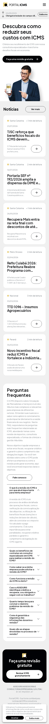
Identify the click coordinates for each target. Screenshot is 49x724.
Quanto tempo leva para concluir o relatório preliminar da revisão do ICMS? (21, 605)
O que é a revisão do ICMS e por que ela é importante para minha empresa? (23, 490)
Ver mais (35, 109)
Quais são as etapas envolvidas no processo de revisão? (22, 631)
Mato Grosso (16, 252)
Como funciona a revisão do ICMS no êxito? (22, 579)
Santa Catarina (17, 120)
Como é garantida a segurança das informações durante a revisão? (20, 619)
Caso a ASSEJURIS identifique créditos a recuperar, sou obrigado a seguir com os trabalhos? (22, 591)
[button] (3, 12)
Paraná (13, 339)
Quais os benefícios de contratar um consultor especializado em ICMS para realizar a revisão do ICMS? (21, 555)
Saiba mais (34, 718)
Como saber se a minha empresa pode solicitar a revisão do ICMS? (21, 569)
